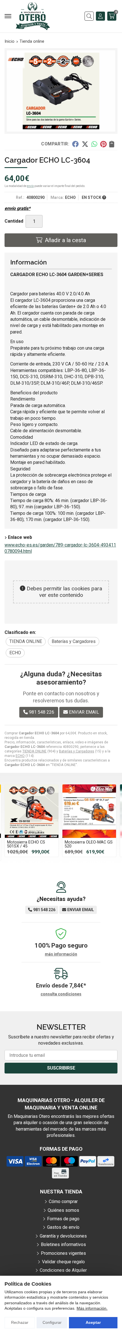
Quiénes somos (63, 1210)
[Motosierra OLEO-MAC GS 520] (89, 811)
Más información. (92, 1308)
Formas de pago (63, 1218)
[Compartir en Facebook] (75, 143)
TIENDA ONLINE (34, 751)
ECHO (20, 756)
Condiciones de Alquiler (63, 1270)
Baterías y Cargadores (76, 751)
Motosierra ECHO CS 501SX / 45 (26, 844)
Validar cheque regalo (63, 1261)
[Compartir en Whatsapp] (94, 143)
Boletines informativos (63, 1244)
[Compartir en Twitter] (85, 143)
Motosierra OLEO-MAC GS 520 (89, 844)
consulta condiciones (61, 994)
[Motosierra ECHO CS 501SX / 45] (31, 811)
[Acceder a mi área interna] (100, 16)
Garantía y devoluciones (63, 1236)
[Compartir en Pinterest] (103, 143)
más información (61, 954)
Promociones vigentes (63, 1253)
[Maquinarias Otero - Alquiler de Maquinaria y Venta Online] (33, 16)
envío (30, 186)
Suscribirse (61, 1068)
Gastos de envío (63, 1227)
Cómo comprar (63, 1201)
